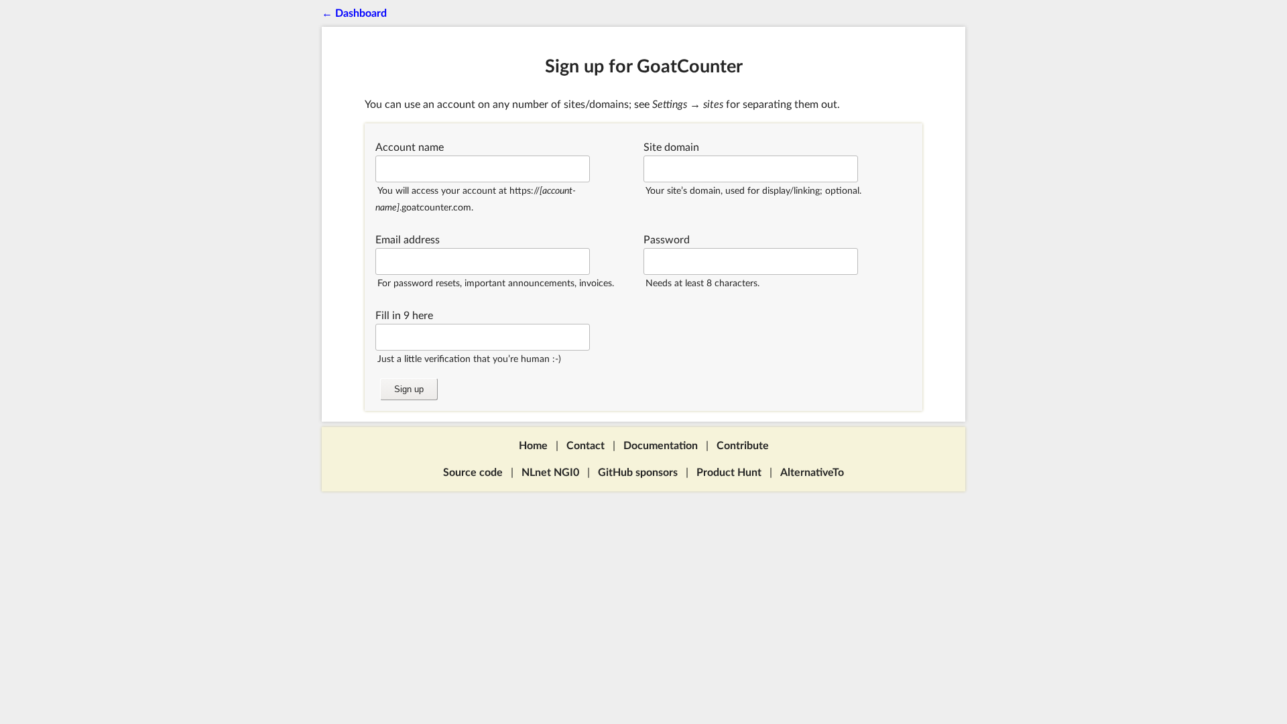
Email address (407, 240)
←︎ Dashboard (354, 13)
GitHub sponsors (638, 472)
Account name (409, 147)
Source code (473, 472)
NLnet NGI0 (550, 472)
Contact (585, 445)
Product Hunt (728, 472)
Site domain (671, 147)
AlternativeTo (812, 472)
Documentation (660, 445)
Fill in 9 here (404, 315)
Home (533, 445)
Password (667, 240)
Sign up (409, 389)
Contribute (743, 445)
